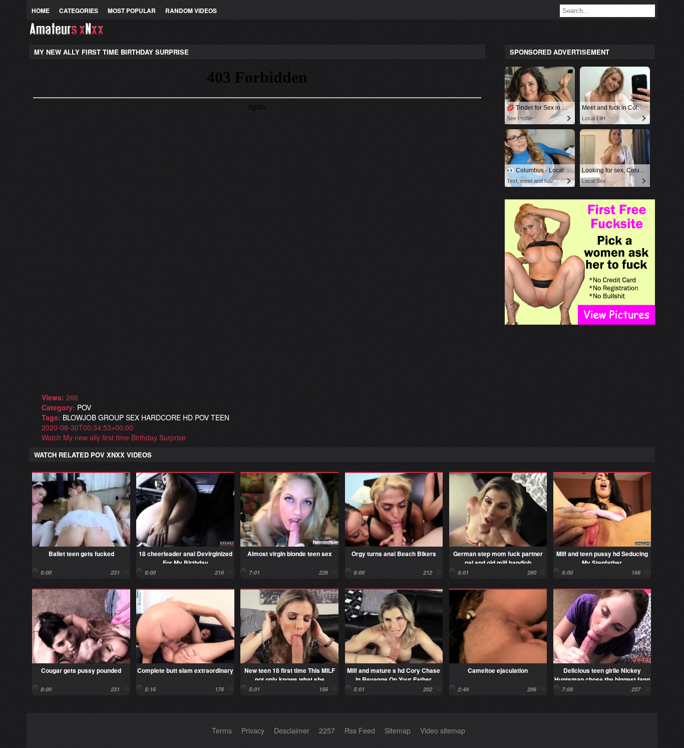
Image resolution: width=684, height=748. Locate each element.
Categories (78, 10)
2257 (327, 730)
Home (41, 10)
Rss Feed (360, 730)
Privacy (252, 730)
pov (84, 407)
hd (188, 417)
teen (220, 417)
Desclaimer (291, 730)
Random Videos (191, 10)
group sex (118, 417)
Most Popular (132, 10)
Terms (222, 730)
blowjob (79, 417)
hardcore (161, 417)
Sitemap (398, 730)
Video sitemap (442, 730)
